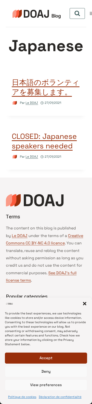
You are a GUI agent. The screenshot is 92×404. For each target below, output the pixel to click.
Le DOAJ (32, 103)
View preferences (46, 384)
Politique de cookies (22, 397)
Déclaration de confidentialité (60, 397)
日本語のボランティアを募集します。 (45, 87)
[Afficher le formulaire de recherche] (77, 13)
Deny (46, 371)
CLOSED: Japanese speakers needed (44, 141)
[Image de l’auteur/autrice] (15, 103)
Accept (46, 358)
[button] (84, 303)
